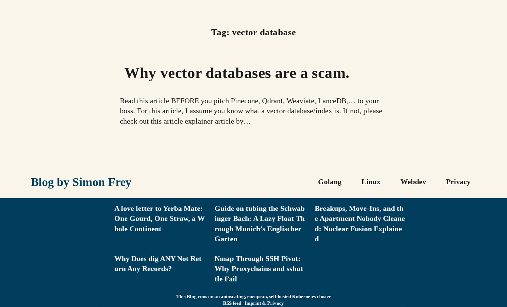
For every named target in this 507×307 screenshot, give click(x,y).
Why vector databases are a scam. (236, 73)
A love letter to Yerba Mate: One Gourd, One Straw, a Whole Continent (159, 218)
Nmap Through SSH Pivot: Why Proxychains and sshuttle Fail (259, 268)
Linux (371, 181)
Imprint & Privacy (264, 303)
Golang (329, 181)
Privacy (458, 181)
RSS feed (232, 303)
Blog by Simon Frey (81, 182)
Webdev (413, 181)
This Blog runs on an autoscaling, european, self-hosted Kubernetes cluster (253, 296)
